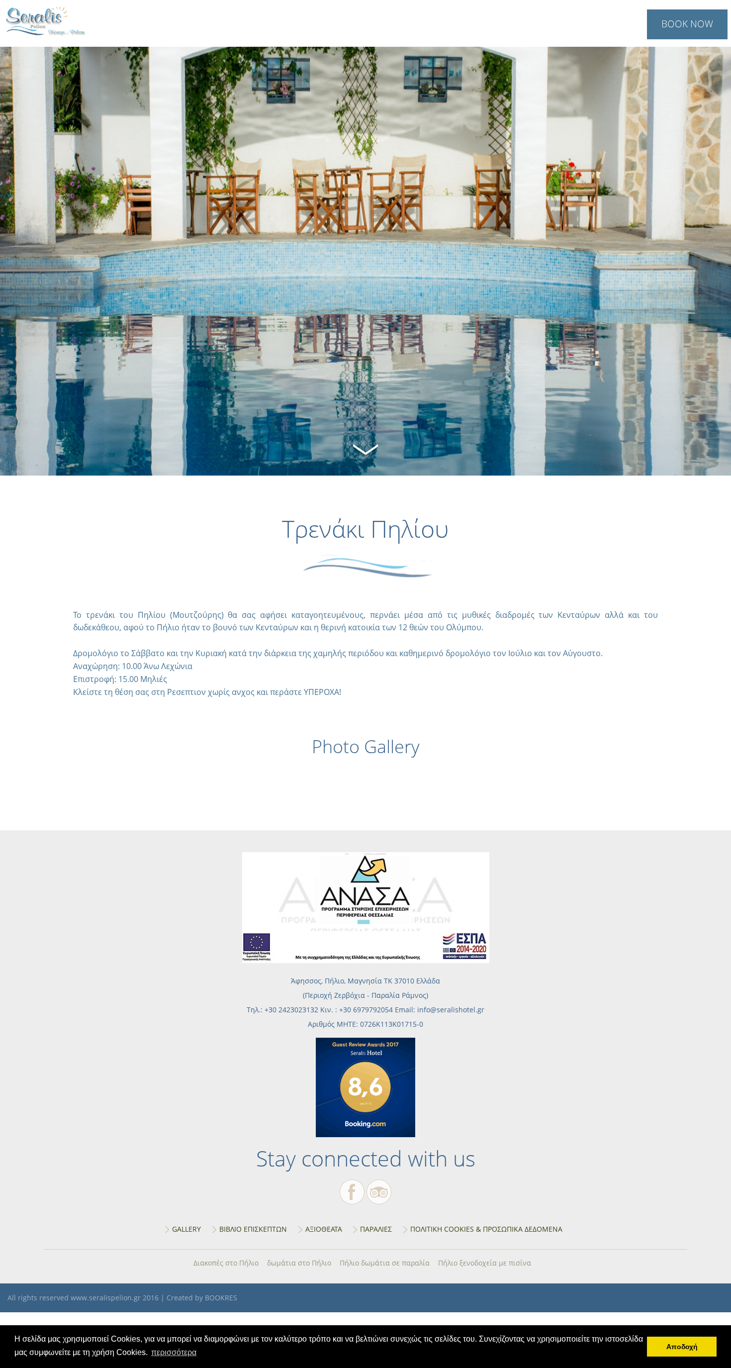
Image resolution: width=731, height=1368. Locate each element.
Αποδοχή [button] (682, 1347)
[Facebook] (352, 1191)
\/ (365, 448)
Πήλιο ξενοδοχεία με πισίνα (484, 1263)
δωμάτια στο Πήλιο (299, 1263)
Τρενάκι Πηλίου (47, 21)
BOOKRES (221, 1297)
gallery (186, 1229)
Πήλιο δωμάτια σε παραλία (385, 1263)
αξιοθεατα (323, 1229)
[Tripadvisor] (378, 1191)
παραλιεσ (376, 1229)
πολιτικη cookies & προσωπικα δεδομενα (486, 1229)
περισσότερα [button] (173, 1352)
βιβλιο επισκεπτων (253, 1229)
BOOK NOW (687, 23)
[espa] (365, 960)
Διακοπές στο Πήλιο (226, 1263)
